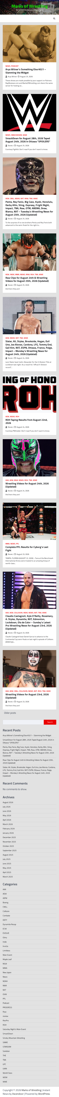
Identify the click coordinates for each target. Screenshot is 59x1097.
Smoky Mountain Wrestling (14, 1037)
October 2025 (8, 846)
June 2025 (7, 863)
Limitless (6, 950)
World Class (7, 1072)
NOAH (5, 981)
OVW (5, 994)
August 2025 (8, 854)
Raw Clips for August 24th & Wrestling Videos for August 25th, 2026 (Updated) (27, 279)
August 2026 (8, 802)
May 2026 (7, 815)
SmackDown (16, 135)
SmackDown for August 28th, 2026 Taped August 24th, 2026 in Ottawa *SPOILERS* (27, 139)
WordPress (44, 1094)
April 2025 (7, 872)
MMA (17, 274)
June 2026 (7, 811)
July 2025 (6, 859)
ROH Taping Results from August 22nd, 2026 (26, 421)
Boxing (5, 902)
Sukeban (6, 1051)
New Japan (7, 972)
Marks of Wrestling (29, 6)
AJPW (5, 898)
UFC (4, 1064)
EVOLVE (6, 933)
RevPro (6, 1020)
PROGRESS (7, 1007)
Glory (5, 937)
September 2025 (9, 850)
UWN (5, 1068)
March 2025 (8, 876)
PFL (17, 544)
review (5, 1016)
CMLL (12, 199)
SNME (5, 1042)
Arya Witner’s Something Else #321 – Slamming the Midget (25, 70)
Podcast (15, 66)
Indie (12, 274)
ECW (5, 928)
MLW (16, 480)
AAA (7, 480)
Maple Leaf (7, 959)
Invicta (5, 946)
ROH (32, 274)
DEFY (5, 919)
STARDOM (7, 1046)
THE (4, 1055)
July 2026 (6, 806)
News (7, 66)
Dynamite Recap (9, 924)
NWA (5, 985)
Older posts (10, 713)
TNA (31, 199)
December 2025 (9, 837)
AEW (7, 199)
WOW (5, 1077)
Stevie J (10, 145)
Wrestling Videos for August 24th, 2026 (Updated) (27, 485)
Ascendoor (17, 1094)
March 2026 (8, 824)
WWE (25, 135)
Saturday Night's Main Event (14, 1029)
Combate (6, 915)
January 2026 (8, 832)
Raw (26, 199)
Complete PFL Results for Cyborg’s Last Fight (26, 548)
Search (50, 722)
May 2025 (7, 867)
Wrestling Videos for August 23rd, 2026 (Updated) (27, 696)
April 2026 (7, 819)
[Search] (54, 19)
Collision (18, 613)
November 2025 (9, 841)
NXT (22, 199)
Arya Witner (12, 76)
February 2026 (9, 828)
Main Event (7, 954)
